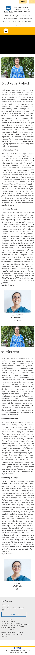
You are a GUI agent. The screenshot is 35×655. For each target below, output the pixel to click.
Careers (20, 21)
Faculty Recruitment (18, 16)
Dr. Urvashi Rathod (17, 317)
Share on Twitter (29, 83)
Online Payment (7, 21)
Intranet (26, 624)
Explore (30, 21)
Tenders (15, 21)
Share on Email (33, 83)
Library (5, 18)
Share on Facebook (25, 83)
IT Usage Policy (22, 624)
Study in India (28, 16)
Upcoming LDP (18, 24)
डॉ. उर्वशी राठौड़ (17, 586)
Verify (25, 21)
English (22, 2)
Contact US (14, 614)
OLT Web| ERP (28, 18)
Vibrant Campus (12, 18)
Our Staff (20, 18)
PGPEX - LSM (8, 16)
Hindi (32, 2)
